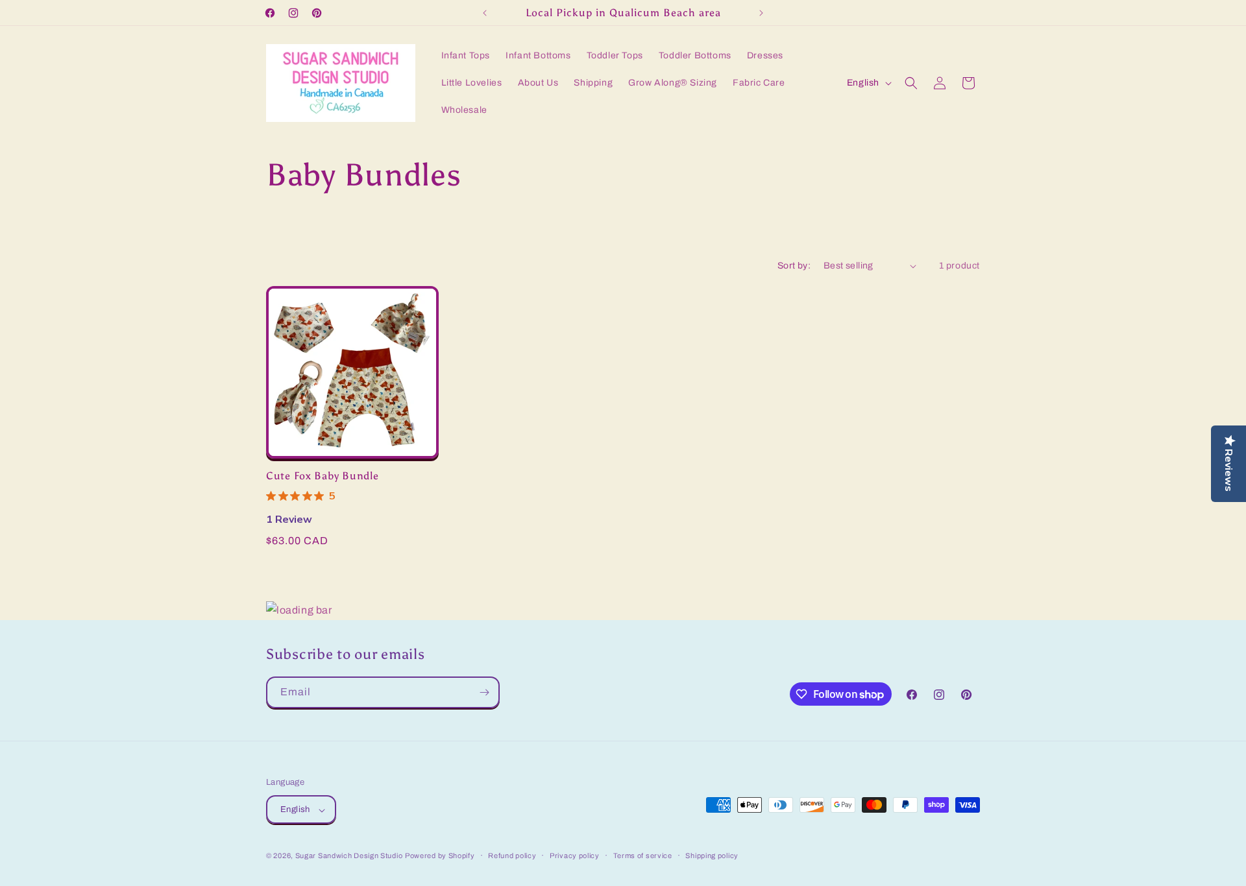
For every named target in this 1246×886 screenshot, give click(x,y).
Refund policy (512, 855)
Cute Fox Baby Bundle (322, 476)
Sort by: (794, 265)
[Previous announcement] (484, 13)
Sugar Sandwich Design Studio (349, 856)
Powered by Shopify (440, 856)
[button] (911, 83)
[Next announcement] (761, 13)
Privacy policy (575, 855)
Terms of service (642, 855)
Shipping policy (712, 855)
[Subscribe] (484, 692)
